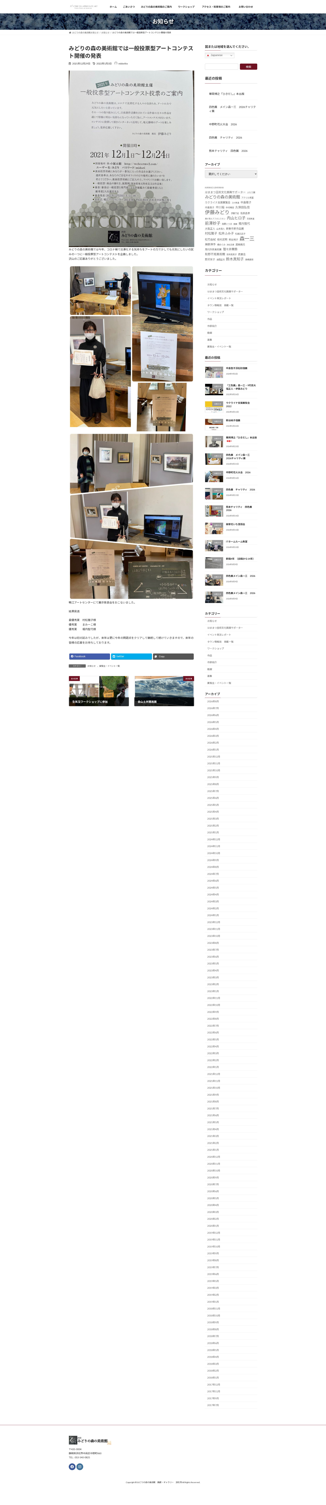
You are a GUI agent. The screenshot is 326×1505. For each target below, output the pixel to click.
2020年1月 (213, 1225)
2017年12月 (213, 1384)
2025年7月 (213, 790)
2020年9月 (213, 1177)
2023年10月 (213, 935)
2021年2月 (213, 1142)
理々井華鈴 (230, 249)
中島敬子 (246, 202)
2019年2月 (213, 1294)
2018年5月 (213, 1349)
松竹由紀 (210, 239)
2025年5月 (213, 804)
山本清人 (220, 228)
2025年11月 (213, 763)
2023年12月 (213, 922)
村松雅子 (211, 233)
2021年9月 (213, 1094)
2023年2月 (213, 984)
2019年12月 (213, 1232)
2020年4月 (213, 1205)
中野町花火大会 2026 (223, 124)
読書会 (242, 254)
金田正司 (220, 259)
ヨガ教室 (235, 202)
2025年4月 (213, 811)
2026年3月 (213, 735)
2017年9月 (213, 1398)
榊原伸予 (210, 244)
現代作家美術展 (213, 249)
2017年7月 (213, 1405)
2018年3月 (213, 1363)
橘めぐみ (221, 244)
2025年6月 (213, 797)
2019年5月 (213, 1280)
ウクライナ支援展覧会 (217, 202)
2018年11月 (213, 1308)
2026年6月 (213, 715)
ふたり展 (251, 192)
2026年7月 (213, 708)
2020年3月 (213, 1211)
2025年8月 (213, 784)
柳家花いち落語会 (235, 524)
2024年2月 (213, 908)
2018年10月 (213, 1315)
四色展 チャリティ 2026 (225, 137)
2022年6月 (213, 1032)
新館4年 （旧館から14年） (240, 558)
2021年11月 (213, 1080)
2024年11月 (213, 846)
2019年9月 (213, 1253)
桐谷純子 (233, 239)
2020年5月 (213, 1198)
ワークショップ (215, 312)
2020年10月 (213, 1170)
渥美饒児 (240, 244)
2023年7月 (213, 949)
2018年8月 (213, 1329)
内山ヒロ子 (236, 217)
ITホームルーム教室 (236, 541)
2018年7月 (213, 1336)
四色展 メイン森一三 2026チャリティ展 (232, 109)
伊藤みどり (217, 212)
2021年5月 (213, 1122)
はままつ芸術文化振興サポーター (225, 191)
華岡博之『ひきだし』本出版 (226, 93)
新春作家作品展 (235, 228)
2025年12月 (213, 756)
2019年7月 (213, 1267)
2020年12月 (213, 1156)
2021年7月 (213, 1108)
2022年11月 (213, 998)
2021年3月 (213, 1136)
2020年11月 (213, 1163)
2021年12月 (213, 1074)
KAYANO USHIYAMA (214, 187)
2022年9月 (213, 1011)
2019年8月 (213, 1260)
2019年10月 (213, 1246)
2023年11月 (213, 929)
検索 (248, 66)
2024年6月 (213, 880)
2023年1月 (213, 991)
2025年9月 (213, 777)
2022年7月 (213, 1025)
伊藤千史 (235, 213)
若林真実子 (232, 254)
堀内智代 (244, 223)
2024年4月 (213, 894)
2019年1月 (213, 1301)
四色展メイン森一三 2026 (240, 575)
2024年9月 (213, 859)
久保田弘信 (242, 207)
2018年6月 (213, 1343)
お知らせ (91, 666)
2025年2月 (213, 825)
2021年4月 (213, 1129)
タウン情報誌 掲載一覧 (220, 305)
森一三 (247, 238)
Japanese (216, 55)
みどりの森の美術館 (222, 197)
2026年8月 (213, 701)
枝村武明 (222, 239)
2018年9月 (213, 1322)
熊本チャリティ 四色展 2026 (228, 150)
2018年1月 (213, 1377)
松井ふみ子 (226, 233)
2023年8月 (213, 942)
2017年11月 (213, 1391)
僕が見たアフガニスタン (215, 218)
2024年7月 (213, 873)
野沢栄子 (210, 259)
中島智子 (209, 207)
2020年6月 (213, 1191)
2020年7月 (213, 1184)
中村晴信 (230, 207)
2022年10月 (213, 1005)
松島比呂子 (240, 233)
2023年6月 (213, 956)
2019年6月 (213, 1274)
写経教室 (250, 218)
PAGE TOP (315, 1456)
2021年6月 (213, 1115)
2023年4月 (213, 970)
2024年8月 (213, 866)
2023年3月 (213, 977)
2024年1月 (213, 915)
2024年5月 (213, 887)
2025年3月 (213, 818)
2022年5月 (213, 1039)
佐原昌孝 (245, 213)
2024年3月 (213, 901)
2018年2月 (213, 1370)
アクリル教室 (247, 197)
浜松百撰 (230, 244)
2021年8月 (213, 1101)
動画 (235, 224)
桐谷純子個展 (233, 420)
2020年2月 (213, 1218)
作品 (209, 319)
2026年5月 (213, 721)
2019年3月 (213, 1287)
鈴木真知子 (235, 259)
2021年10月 (213, 1087)
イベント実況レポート (219, 298)
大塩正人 (210, 228)
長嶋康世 (249, 259)
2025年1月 (213, 832)
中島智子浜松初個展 (236, 368)
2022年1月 (213, 1067)
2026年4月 (213, 728)
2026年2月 (213, 742)
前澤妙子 (213, 223)
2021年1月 (213, 1149)
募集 (209, 339)
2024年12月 (213, 839)
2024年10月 (213, 853)
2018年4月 (213, 1356)
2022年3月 (213, 1053)
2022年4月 (213, 1046)
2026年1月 (213, 749)
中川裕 (220, 207)
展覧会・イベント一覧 (109, 666)
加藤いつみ (227, 224)
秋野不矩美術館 (215, 254)
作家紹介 (212, 325)
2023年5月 (213, 963)
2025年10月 (213, 770)
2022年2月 (213, 1060)
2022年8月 (213, 1018)
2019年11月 (213, 1239)
